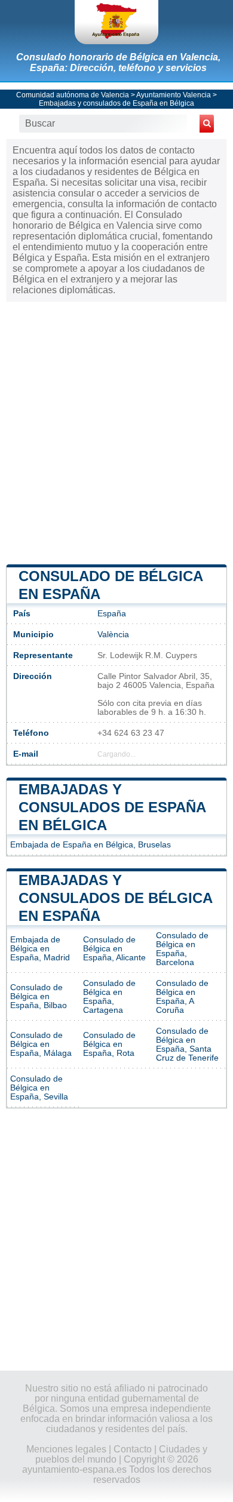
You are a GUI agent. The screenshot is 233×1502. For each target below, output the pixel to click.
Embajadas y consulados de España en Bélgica (116, 103)
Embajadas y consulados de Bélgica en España (115, 898)
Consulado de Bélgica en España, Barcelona (182, 949)
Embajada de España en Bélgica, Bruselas (90, 844)
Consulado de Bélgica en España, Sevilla (39, 1087)
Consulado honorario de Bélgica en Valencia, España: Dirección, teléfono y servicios (118, 62)
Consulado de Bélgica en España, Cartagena (109, 997)
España (111, 613)
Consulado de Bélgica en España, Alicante (114, 948)
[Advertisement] (116, 431)
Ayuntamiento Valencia (173, 95)
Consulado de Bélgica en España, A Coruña (182, 997)
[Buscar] (207, 124)
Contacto (133, 1449)
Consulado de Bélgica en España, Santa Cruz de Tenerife (187, 1044)
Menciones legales (66, 1449)
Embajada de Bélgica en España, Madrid (40, 948)
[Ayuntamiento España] (116, 22)
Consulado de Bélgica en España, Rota (109, 1044)
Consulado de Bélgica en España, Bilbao (38, 996)
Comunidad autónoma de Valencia (72, 95)
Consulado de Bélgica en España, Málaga (41, 1044)
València (113, 634)
